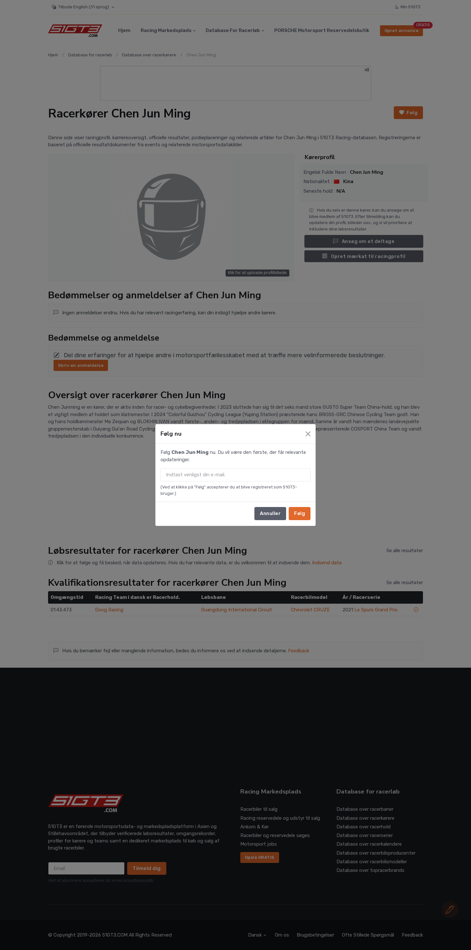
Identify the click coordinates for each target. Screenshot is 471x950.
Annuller (270, 513)
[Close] (308, 434)
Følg (299, 513)
